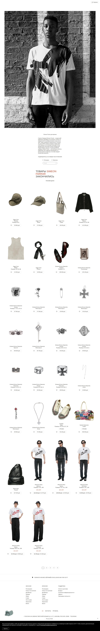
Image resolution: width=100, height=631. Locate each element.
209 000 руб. (62, 272)
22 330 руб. (85, 493)
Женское (28, 586)
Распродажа (29, 588)
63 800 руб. (85, 390)
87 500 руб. (17, 311)
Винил (27, 603)
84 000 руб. (62, 350)
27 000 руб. (40, 225)
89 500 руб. (85, 350)
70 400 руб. (40, 432)
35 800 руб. (17, 225)
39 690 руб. (17, 554)
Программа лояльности (64, 596)
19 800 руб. (40, 272)
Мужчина (55, 160)
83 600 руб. (17, 390)
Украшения (28, 601)
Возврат (60, 590)
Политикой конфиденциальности (48, 625)
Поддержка (61, 586)
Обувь (27, 596)
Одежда (28, 594)
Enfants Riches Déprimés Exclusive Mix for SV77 (51, 577)
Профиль (55, 611)
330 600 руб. (17, 350)
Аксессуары (29, 599)
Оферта (60, 594)
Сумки (27, 598)
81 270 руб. (40, 493)
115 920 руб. (62, 493)
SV (42, 611)
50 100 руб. (62, 432)
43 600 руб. (62, 311)
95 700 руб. (40, 350)
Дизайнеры (28, 592)
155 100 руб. (85, 272)
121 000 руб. (85, 225)
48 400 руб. (62, 225)
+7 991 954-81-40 (28, 616)
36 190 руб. (40, 554)
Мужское (45, 586)
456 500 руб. (85, 432)
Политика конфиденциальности (66, 592)
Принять (6, 628)
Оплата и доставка (63, 588)
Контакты (48, 611)
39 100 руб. (85, 311)
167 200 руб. (17, 493)
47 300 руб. (40, 311)
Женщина (46, 160)
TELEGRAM (73, 616)
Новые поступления (31, 590)
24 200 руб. (17, 272)
